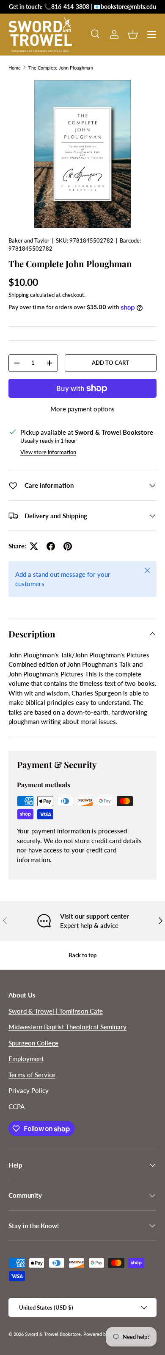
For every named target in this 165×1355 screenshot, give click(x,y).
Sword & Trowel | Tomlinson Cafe (55, 1011)
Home (14, 67)
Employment (26, 1058)
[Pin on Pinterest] (67, 546)
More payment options (82, 409)
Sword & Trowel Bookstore (53, 1334)
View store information (48, 452)
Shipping (18, 294)
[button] (133, 34)
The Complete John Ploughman (60, 67)
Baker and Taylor (29, 240)
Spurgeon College (33, 1043)
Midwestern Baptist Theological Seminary (67, 1027)
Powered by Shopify (104, 1334)
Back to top (82, 955)
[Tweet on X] (33, 546)
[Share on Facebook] (50, 546)
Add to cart (110, 362)
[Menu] (151, 34)
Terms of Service (31, 1074)
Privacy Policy (28, 1090)
